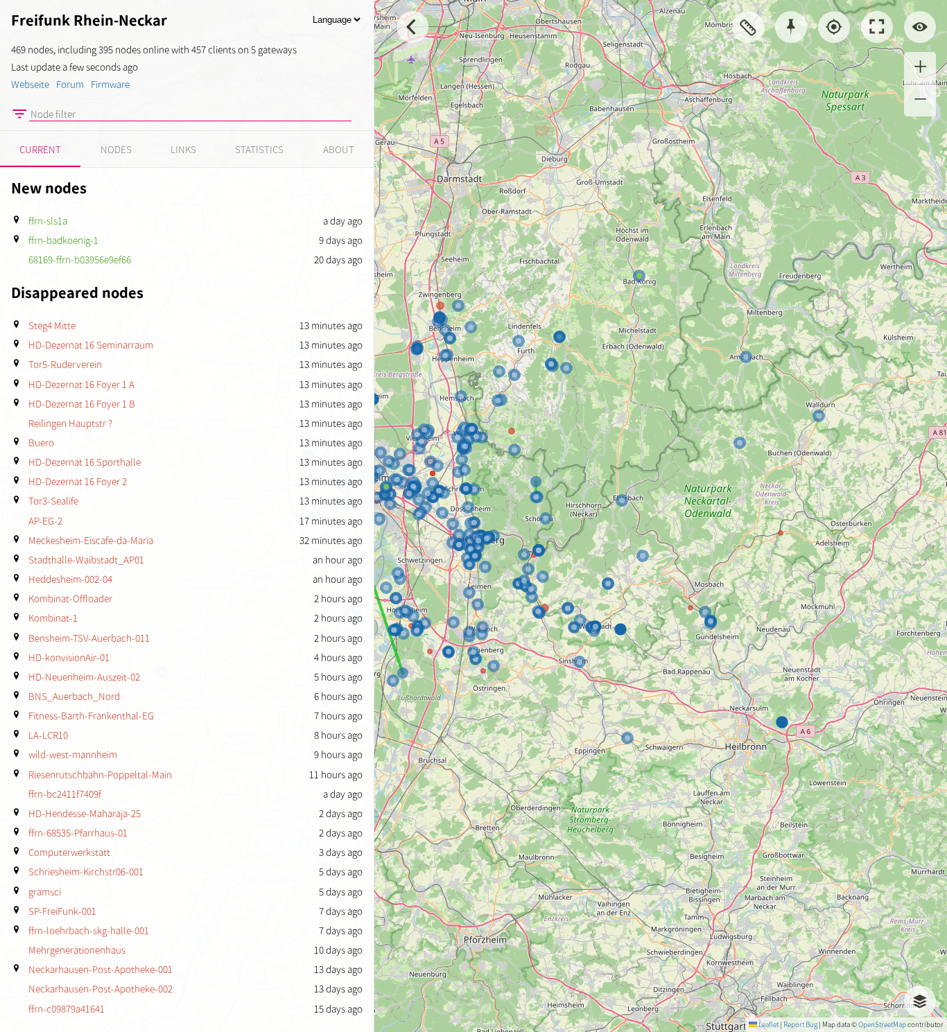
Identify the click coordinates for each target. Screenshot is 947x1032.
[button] (920, 68)
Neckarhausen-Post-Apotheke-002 (100, 989)
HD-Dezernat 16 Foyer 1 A (81, 384)
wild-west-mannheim (72, 755)
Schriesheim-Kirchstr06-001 (86, 872)
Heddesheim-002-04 (70, 579)
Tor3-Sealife (53, 501)
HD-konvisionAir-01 (69, 657)
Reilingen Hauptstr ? (70, 423)
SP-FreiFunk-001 (62, 911)
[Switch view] (920, 27)
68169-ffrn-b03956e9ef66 (79, 260)
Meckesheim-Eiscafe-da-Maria (90, 540)
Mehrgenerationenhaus (76, 950)
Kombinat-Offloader (70, 599)
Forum (70, 84)
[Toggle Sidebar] (412, 27)
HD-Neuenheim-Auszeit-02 (84, 677)
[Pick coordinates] (791, 27)
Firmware (110, 84)
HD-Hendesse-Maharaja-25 (84, 813)
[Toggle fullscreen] (877, 27)
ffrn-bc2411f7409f (64, 794)
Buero (41, 443)
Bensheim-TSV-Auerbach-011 (89, 638)
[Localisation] (834, 27)
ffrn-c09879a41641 (66, 1009)
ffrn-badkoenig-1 (63, 240)
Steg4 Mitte (52, 326)
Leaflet (768, 1024)
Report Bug (800, 1024)
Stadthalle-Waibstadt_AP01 (86, 560)
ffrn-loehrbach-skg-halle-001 (88, 931)
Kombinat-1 (53, 618)
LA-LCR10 (48, 735)
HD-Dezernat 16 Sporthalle (84, 462)
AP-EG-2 (45, 521)
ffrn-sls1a (47, 221)
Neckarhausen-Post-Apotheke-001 (100, 969)
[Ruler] (748, 27)
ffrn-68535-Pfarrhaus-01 (78, 833)
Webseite (30, 84)
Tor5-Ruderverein (65, 364)
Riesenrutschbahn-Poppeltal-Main (100, 775)
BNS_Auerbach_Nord (74, 696)
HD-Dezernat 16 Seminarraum (90, 345)
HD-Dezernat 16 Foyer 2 (77, 481)
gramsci (44, 892)
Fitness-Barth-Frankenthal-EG (91, 716)
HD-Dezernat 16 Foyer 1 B (81, 404)
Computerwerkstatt (69, 852)
